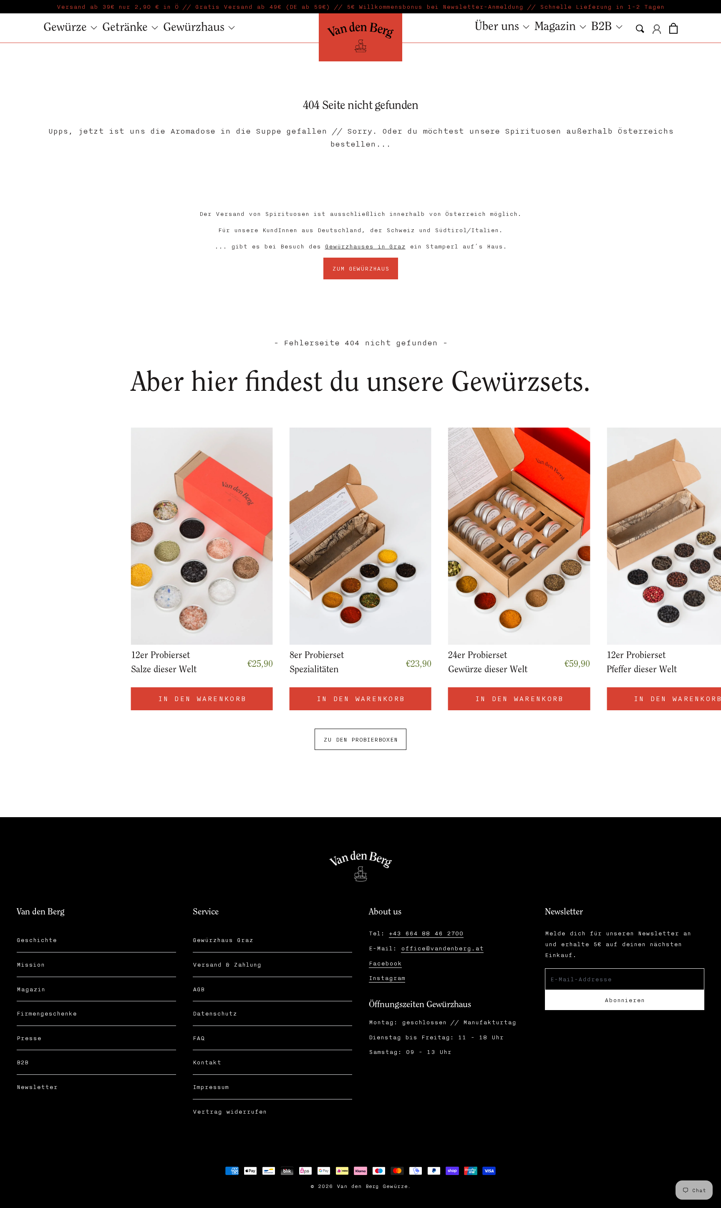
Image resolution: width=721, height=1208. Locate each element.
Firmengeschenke (47, 1013)
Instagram (387, 978)
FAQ (198, 1038)
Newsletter (37, 1087)
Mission (31, 964)
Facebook (385, 963)
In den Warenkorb (521, 698)
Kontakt (207, 1062)
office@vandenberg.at (442, 948)
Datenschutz (215, 1013)
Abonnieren (625, 1000)
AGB (198, 989)
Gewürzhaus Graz (223, 940)
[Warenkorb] (673, 27)
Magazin (31, 989)
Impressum (211, 1087)
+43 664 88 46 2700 (426, 933)
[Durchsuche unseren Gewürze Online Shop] (640, 29)
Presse (29, 1038)
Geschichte (37, 940)
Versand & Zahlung (227, 964)
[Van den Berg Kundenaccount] (656, 29)
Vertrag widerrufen (230, 1111)
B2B (22, 1062)
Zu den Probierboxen (360, 739)
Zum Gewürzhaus (360, 268)
